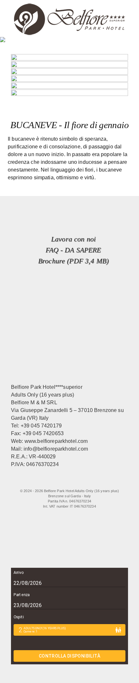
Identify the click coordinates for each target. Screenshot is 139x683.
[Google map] (99, 481)
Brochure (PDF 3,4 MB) (73, 261)
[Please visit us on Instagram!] (73, 481)
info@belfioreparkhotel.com (56, 449)
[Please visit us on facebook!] (43, 481)
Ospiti (19, 617)
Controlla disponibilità (69, 656)
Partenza (21, 595)
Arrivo (19, 572)
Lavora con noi (73, 239)
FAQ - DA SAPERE (73, 250)
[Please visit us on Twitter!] (59, 481)
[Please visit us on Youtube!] (85, 481)
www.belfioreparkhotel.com (56, 441)
